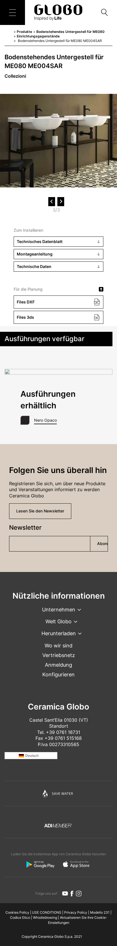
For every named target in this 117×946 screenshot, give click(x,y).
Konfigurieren (58, 674)
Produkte (24, 31)
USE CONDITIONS (46, 912)
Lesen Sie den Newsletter (40, 510)
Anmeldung (58, 665)
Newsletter (25, 527)
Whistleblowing (45, 917)
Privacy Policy (75, 912)
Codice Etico (20, 917)
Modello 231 (100, 912)
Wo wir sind (58, 646)
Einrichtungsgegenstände (38, 36)
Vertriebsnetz (58, 655)
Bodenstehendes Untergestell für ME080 (70, 31)
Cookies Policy (17, 912)
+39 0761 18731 (63, 732)
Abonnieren (102, 543)
